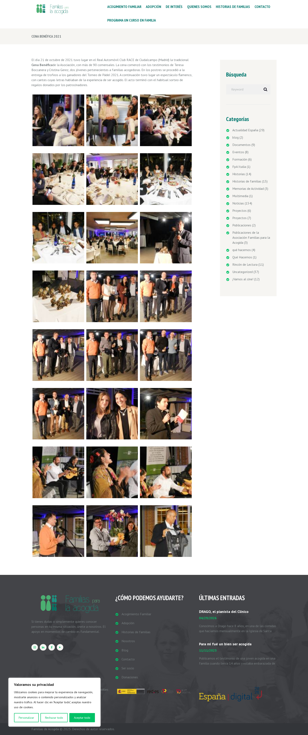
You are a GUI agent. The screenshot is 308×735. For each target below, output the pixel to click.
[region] (54, 702)
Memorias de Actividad (248, 188)
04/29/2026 (208, 618)
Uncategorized (242, 272)
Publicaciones (241, 225)
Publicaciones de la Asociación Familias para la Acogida (251, 237)
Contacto (128, 659)
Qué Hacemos (242, 257)
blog (235, 137)
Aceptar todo (82, 718)
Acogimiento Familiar (136, 614)
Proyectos (239, 210)
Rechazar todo (54, 718)
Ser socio (128, 668)
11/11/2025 (208, 650)
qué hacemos (241, 250)
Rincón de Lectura (245, 264)
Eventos (238, 152)
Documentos (241, 145)
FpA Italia (239, 167)
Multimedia (240, 196)
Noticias (238, 203)
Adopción (128, 623)
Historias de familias (246, 181)
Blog (125, 650)
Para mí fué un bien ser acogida (225, 644)
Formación (239, 159)
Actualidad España (245, 130)
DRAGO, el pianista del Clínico (223, 611)
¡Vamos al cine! (242, 279)
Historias (238, 174)
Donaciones (130, 677)
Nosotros (128, 641)
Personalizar (26, 718)
